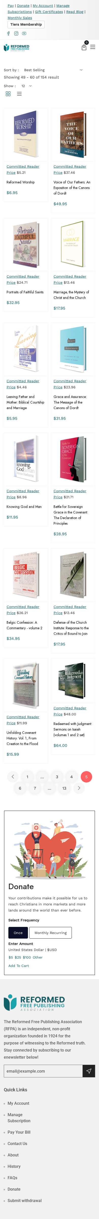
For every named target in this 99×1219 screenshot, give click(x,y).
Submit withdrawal (25, 1200)
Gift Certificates (49, 12)
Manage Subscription (19, 1117)
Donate (23, 6)
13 (64, 788)
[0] (84, 48)
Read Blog (74, 12)
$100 (27, 957)
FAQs (12, 1177)
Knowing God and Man (24, 506)
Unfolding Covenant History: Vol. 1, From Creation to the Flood (22, 738)
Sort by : (11, 70)
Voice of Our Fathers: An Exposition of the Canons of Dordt (72, 188)
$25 (18, 957)
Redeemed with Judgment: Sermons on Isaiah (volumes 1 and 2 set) (73, 729)
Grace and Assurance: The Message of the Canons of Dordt (70, 402)
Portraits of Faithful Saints (25, 292)
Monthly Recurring (51, 933)
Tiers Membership (26, 24)
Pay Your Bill (19, 1132)
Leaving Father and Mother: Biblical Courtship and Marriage (25, 402)
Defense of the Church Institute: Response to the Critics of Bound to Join (71, 628)
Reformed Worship (21, 182)
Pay (11, 6)
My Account (43, 6)
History (14, 1166)
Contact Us (17, 1143)
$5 (11, 957)
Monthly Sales (20, 18)
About (13, 1155)
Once (18, 933)
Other (38, 957)
